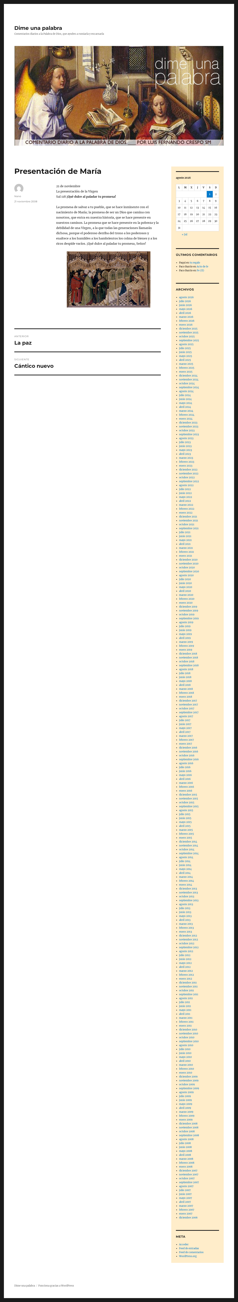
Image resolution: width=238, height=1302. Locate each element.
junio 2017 (185, 724)
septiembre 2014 (189, 853)
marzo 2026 (186, 317)
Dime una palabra (38, 28)
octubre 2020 (187, 567)
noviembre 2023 (188, 426)
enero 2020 (185, 602)
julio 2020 (185, 579)
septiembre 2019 (189, 618)
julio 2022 (185, 489)
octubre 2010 (186, 1037)
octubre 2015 (186, 802)
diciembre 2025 (188, 328)
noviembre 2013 (188, 892)
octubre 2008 (187, 1131)
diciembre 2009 (188, 1076)
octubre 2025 (187, 336)
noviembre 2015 (188, 798)
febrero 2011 (186, 1021)
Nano (17, 196)
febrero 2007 (186, 1209)
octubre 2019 (186, 614)
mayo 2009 (185, 1104)
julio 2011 (184, 1002)
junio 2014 (185, 865)
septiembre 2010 (189, 1041)
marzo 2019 (186, 642)
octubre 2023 (186, 430)
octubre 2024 (187, 383)
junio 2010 (185, 1053)
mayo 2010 (185, 1057)
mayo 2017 (185, 728)
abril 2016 (185, 779)
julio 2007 (185, 1190)
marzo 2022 (186, 504)
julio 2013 (184, 908)
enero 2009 (186, 1119)
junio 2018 (185, 677)
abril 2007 (185, 1202)
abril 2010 (185, 1061)
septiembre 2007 (189, 1182)
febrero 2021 (186, 551)
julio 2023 (185, 442)
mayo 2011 (185, 1010)
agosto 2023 (186, 438)
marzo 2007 (186, 1205)
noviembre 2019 (188, 610)
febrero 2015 (186, 833)
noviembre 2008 (188, 1127)
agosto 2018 (186, 669)
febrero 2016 (186, 786)
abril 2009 (185, 1108)
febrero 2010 (186, 1068)
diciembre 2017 (188, 700)
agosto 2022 (186, 485)
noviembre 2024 (188, 379)
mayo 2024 (185, 403)
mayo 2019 (185, 634)
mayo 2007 (185, 1198)
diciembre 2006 (188, 1217)
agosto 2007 (186, 1186)
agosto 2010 (186, 1045)
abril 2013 (184, 920)
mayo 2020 (185, 587)
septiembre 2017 (189, 712)
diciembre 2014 (188, 841)
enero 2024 (185, 418)
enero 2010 (185, 1072)
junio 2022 (185, 493)
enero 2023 (185, 465)
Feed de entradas (189, 1248)
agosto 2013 (186, 904)
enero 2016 (185, 790)
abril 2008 (185, 1155)
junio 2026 (185, 305)
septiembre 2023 (189, 434)
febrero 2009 (186, 1115)
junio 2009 (185, 1100)
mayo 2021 (185, 540)
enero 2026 (186, 324)
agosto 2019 (186, 622)
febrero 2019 (186, 645)
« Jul (184, 234)
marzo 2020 (186, 595)
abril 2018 (185, 685)
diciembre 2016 (188, 747)
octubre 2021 (186, 524)
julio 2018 (184, 673)
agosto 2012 (186, 951)
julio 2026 (185, 301)
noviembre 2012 (188, 939)
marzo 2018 (186, 689)
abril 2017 (185, 732)
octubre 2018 (186, 661)
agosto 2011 (186, 998)
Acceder (184, 1244)
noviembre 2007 (188, 1174)
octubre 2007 (187, 1178)
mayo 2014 (185, 869)
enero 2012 (185, 978)
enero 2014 (185, 884)
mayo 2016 (185, 775)
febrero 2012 (186, 974)
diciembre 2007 (188, 1170)
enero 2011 (185, 1025)
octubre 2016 (186, 755)
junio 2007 (185, 1194)
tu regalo (195, 262)
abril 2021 (185, 544)
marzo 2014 (186, 877)
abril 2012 (185, 967)
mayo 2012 (185, 963)
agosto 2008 (186, 1139)
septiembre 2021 (189, 528)
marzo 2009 (186, 1111)
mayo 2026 (185, 309)
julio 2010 (184, 1049)
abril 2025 (185, 360)
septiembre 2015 (189, 806)
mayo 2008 (185, 1151)
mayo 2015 (185, 822)
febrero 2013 (186, 927)
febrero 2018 (186, 692)
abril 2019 (185, 638)
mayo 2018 (185, 681)
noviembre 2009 (189, 1080)
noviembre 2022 (188, 473)
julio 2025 (185, 348)
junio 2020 (185, 583)
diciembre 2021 (188, 516)
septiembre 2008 (189, 1135)
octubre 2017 (186, 708)
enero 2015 (185, 837)
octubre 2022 (187, 477)
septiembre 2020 (189, 571)
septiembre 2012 (189, 947)
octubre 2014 (186, 849)
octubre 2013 (186, 896)
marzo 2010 (186, 1064)
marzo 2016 (186, 783)
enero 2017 (185, 743)
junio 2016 (185, 771)
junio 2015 (185, 818)
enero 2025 (185, 371)
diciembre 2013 (188, 888)
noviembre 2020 (188, 563)
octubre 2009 (187, 1084)
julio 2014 (184, 861)
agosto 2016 (186, 763)
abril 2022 (185, 501)
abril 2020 (185, 591)
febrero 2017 (186, 739)
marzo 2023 (186, 457)
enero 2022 (185, 512)
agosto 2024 (186, 391)
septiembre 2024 (189, 387)
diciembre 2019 (188, 606)
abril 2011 (184, 1014)
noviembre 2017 (188, 704)
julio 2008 (185, 1143)
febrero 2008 (186, 1162)
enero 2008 (185, 1166)
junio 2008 (185, 1147)
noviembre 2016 (188, 751)
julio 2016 (185, 767)
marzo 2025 (186, 363)
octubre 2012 (186, 943)
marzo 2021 (186, 548)
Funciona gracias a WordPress (56, 1285)
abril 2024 (185, 407)
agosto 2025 (186, 344)
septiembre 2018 (189, 665)
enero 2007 (185, 1213)
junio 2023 (185, 446)
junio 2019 (185, 630)
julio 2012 (184, 955)
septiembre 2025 (189, 340)
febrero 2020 (186, 598)
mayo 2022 (185, 497)
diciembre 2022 (188, 469)
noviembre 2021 (188, 520)
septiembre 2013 (188, 900)
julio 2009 (185, 1096)
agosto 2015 (186, 810)
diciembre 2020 (188, 559)
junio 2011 (185, 1006)
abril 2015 (185, 826)
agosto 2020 (186, 575)
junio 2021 (185, 536)
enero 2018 (185, 696)
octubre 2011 (186, 990)
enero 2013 (185, 931)
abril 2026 (185, 313)
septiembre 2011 (188, 994)
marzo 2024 (186, 410)
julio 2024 (185, 395)
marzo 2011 (185, 1017)
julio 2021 (184, 532)
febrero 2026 (186, 320)
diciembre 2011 (188, 982)
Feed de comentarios (191, 1252)
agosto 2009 (186, 1092)
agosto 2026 (186, 297)
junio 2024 (185, 399)
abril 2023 (185, 454)
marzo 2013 (186, 923)
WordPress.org (188, 1256)
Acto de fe (202, 266)
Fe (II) (200, 270)
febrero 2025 (186, 367)
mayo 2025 (185, 356)
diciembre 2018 (188, 653)
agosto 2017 (186, 716)
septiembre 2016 (189, 759)
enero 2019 (185, 649)
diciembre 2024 (188, 375)
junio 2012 (185, 959)
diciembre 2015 (188, 794)
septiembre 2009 (189, 1088)
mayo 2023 (185, 450)
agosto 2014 (186, 857)
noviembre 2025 (188, 332)
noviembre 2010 (188, 1033)
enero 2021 (185, 555)
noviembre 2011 (188, 986)
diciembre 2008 (188, 1123)
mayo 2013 (185, 916)
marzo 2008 (186, 1158)
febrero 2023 (186, 461)
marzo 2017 (186, 736)
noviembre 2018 (188, 657)
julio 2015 (184, 814)
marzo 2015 (186, 830)
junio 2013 (185, 912)
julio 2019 (185, 626)
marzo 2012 (186, 970)
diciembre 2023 (188, 422)
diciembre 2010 (188, 1029)
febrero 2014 (186, 880)
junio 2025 (185, 352)
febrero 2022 (186, 508)
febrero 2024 (186, 414)
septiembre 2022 (189, 481)
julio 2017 (184, 720)
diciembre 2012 (188, 935)
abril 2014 (185, 873)
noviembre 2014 (188, 845)
